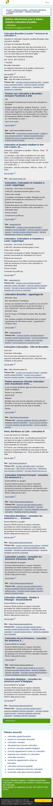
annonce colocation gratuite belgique (24, 748)
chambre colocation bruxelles (22, 87)
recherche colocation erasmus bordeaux (28, 545)
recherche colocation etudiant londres (29, 505)
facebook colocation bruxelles (34, 136)
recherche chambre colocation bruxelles (30, 335)
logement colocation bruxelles (14, 377)
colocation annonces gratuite (20, 766)
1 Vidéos (19, 28)
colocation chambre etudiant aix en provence (30, 668)
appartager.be (15, 224)
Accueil (6, 780)
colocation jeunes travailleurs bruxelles (27, 372)
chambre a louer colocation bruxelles (29, 227)
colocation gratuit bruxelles (19, 736)
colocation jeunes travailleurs (32, 375)
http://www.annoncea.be (19, 417)
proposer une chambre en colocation (24, 754)
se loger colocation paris (25, 466)
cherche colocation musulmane (38, 422)
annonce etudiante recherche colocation (20, 675)
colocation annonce (16, 757)
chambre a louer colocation (15, 230)
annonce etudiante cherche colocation (31, 420)
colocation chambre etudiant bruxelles (28, 82)
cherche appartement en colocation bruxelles (26, 342)
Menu (47, 2)
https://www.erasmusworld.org (21, 502)
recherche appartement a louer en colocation (22, 761)
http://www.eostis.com (17, 179)
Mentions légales (18, 780)
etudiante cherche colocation (16, 422)
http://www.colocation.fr (18, 463)
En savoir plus (36, 804)
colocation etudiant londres (23, 632)
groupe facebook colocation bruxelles (28, 133)
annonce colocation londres (14, 593)
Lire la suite (9, 74)
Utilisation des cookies (24, 783)
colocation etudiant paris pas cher (36, 471)
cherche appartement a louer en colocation (26, 751)
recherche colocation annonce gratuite (24, 772)
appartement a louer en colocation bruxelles (19, 138)
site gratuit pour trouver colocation (22, 745)
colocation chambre (16, 742)
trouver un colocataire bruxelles (21, 739)
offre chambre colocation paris (26, 468)
